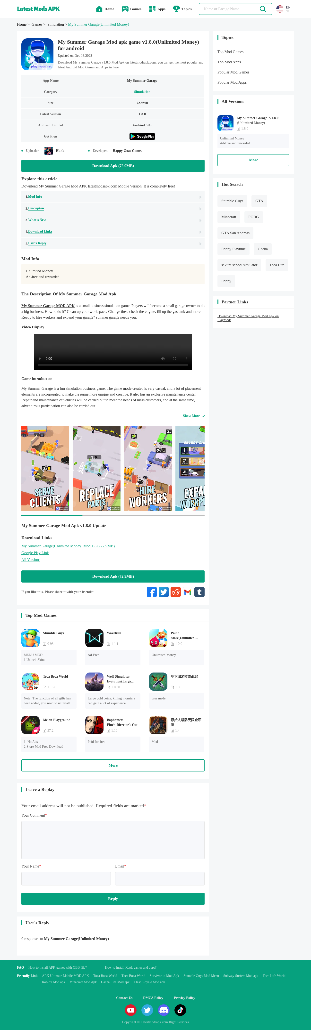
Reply (113, 899)
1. (34, 197)
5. (36, 243)
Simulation (142, 92)
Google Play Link (35, 553)
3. (36, 220)
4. (39, 232)
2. (35, 208)
